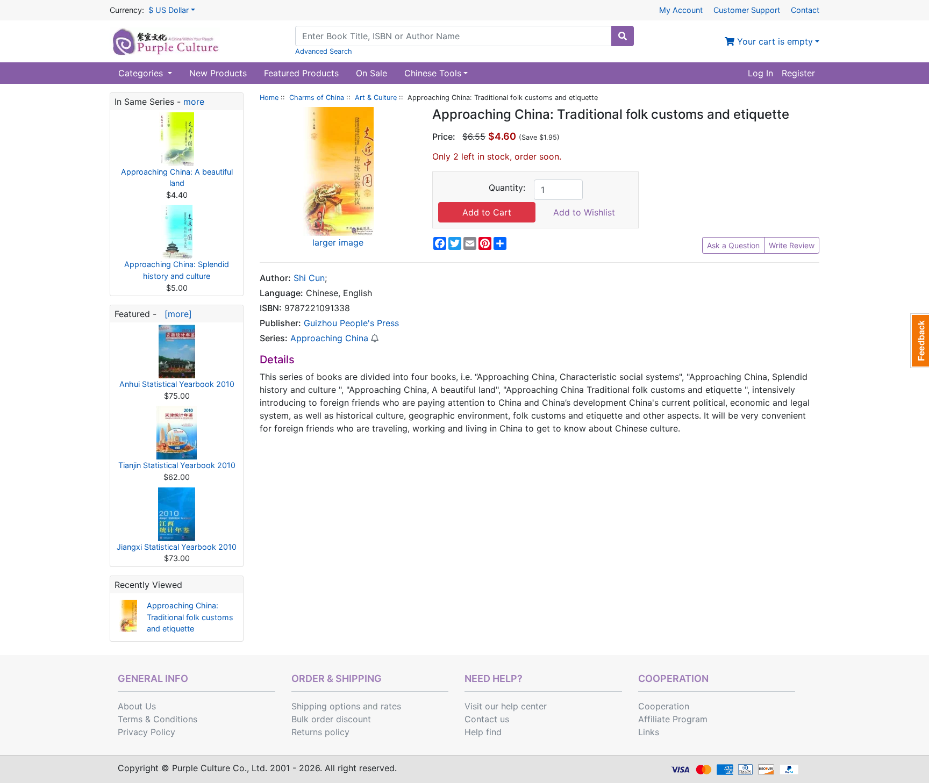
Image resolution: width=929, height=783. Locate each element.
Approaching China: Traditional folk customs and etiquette (190, 617)
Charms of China (316, 98)
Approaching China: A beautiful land (177, 177)
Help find (483, 732)
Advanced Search (323, 51)
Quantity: (507, 187)
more (193, 101)
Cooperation (663, 706)
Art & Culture (376, 98)
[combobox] (453, 36)
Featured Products (301, 73)
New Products (218, 73)
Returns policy (320, 732)
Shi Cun (309, 277)
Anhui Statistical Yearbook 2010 (176, 384)
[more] (175, 313)
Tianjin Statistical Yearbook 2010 (176, 465)
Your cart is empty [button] (773, 41)
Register (798, 73)
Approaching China (329, 338)
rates (391, 706)
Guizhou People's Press (351, 323)
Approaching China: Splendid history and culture (176, 270)
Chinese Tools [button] (432, 73)
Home (269, 98)
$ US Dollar (168, 10)
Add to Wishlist (584, 212)
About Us (137, 706)
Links (648, 732)
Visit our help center (505, 706)
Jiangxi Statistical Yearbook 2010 (177, 546)
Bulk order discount (331, 719)
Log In (760, 73)
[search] (622, 36)
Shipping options (325, 706)
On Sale (371, 73)
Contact (805, 10)
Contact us (486, 719)
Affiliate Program (673, 719)
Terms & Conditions (157, 719)
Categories (142, 73)
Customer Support (746, 10)
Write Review (791, 245)
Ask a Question (733, 245)
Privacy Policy (146, 732)
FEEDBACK (919, 340)
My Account (681, 10)
